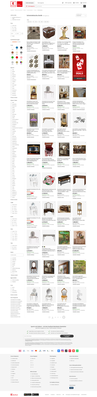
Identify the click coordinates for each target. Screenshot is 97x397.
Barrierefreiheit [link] (83, 394)
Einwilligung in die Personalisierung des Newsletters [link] (32, 343)
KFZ (12, 377)
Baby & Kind (14, 367)
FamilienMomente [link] (54, 375)
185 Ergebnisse (46, 15)
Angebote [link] (53, 358)
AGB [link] (63, 394)
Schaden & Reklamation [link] (36, 382)
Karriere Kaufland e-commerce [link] (76, 380)
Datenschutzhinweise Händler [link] (76, 369)
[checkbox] (17, 18)
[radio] (17, 25)
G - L (32, 362)
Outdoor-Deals (15, 358)
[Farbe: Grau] (42, 247)
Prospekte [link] (53, 360)
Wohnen (13, 369)
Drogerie (13, 373)
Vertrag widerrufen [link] (35, 380)
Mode (13, 371)
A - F (32, 360)
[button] (29, 22)
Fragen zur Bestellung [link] (36, 376)
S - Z (32, 367)
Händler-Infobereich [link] (55, 384)
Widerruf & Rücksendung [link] (36, 378)
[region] (18, 154)
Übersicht (33, 358)
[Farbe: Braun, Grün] (44, 247)
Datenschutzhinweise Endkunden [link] (77, 371)
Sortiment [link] (53, 364)
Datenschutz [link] (58, 394)
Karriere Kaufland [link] (74, 378)
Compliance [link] (53, 394)
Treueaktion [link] (53, 369)
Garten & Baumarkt (15, 362)
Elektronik (14, 360)
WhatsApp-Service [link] (54, 377)
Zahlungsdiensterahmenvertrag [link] (77, 367)
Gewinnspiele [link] (53, 371)
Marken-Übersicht (15, 382)
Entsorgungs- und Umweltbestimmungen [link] (73, 394)
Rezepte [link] (52, 367)
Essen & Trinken (15, 379)
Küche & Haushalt (15, 364)
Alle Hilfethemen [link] (35, 373)
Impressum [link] (47, 394)
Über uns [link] (72, 360)
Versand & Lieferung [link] (35, 384)
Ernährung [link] (53, 373)
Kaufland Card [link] (54, 362)
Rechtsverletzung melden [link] (36, 386)
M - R (33, 364)
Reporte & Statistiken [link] (75, 358)
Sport (13, 375)
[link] (41, 2)
